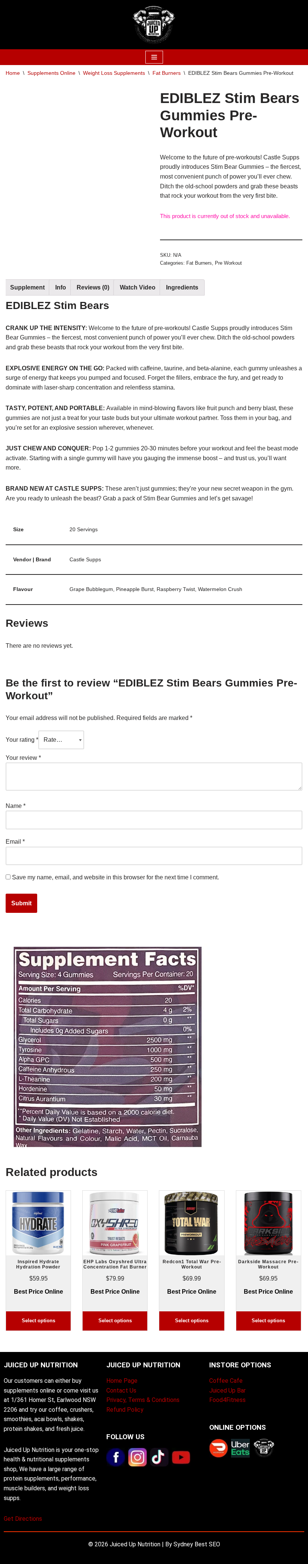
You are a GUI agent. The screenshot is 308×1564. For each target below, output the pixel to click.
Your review (23, 758)
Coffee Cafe (226, 1380)
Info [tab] (60, 287)
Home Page (121, 1380)
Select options (38, 1320)
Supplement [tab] (27, 287)
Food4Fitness (227, 1399)
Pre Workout (228, 263)
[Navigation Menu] (154, 57)
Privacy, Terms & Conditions (143, 1399)
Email (15, 841)
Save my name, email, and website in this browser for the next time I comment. (115, 877)
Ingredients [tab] (182, 287)
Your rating (22, 740)
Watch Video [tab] (138, 287)
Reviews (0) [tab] (93, 287)
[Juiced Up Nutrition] (154, 24)
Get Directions (23, 1518)
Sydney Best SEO (197, 1544)
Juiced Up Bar (227, 1390)
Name (16, 806)
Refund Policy (124, 1409)
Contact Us (121, 1390)
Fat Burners (166, 73)
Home (13, 73)
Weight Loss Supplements (114, 73)
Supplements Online (51, 73)
